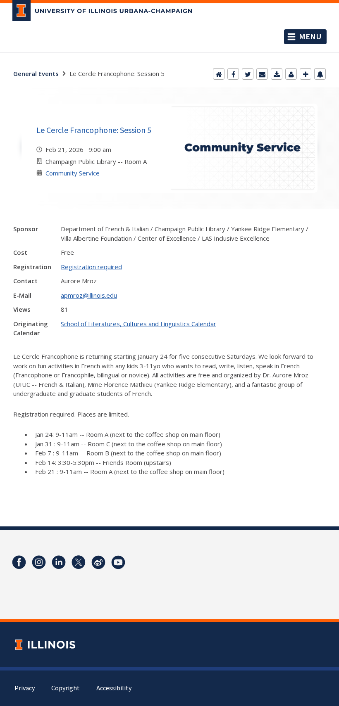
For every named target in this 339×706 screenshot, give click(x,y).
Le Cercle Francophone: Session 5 (93, 130)
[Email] (262, 74)
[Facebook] (233, 74)
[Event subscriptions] (320, 74)
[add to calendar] (276, 74)
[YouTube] (118, 562)
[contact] (291, 74)
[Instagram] (39, 562)
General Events (36, 73)
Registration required (91, 267)
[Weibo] (98, 562)
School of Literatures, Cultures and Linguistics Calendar (138, 324)
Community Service (72, 173)
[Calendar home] (218, 74)
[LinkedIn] (59, 562)
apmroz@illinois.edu (89, 295)
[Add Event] (305, 74)
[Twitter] (247, 74)
